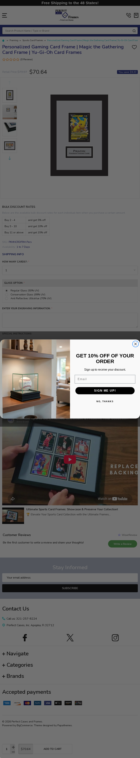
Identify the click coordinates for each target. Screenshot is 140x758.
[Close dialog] (135, 344)
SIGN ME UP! (105, 390)
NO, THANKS (105, 401)
